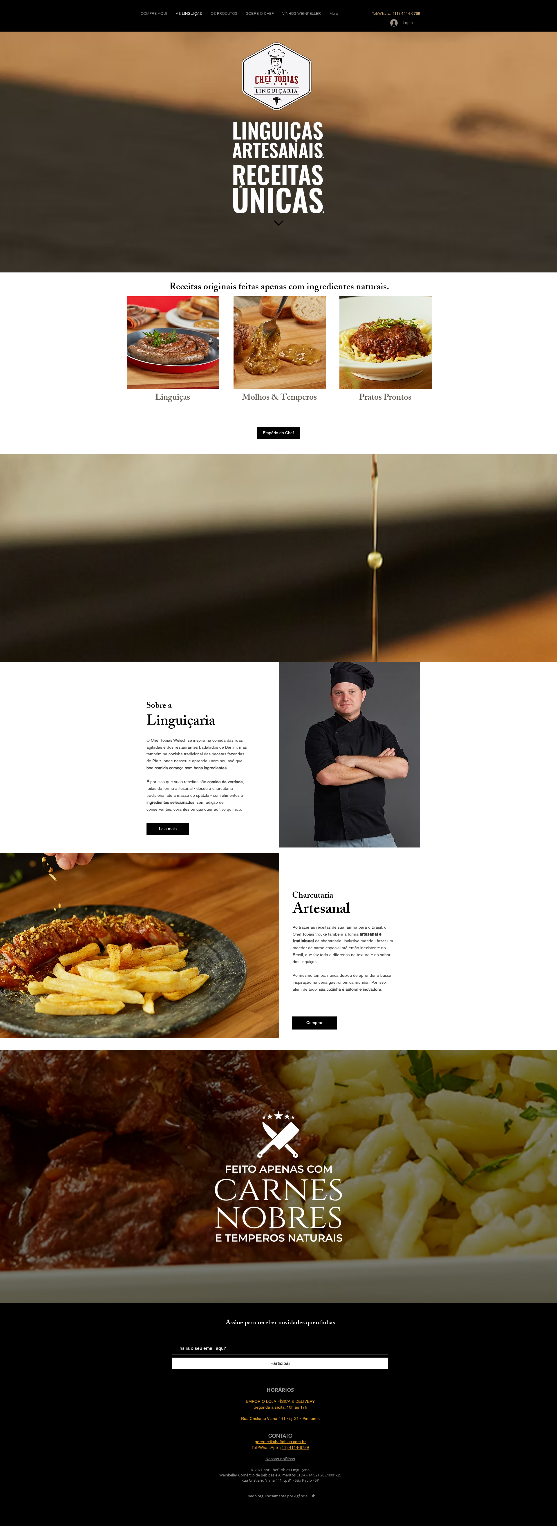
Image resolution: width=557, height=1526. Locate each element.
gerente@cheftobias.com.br (280, 1441)
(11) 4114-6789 (294, 1447)
